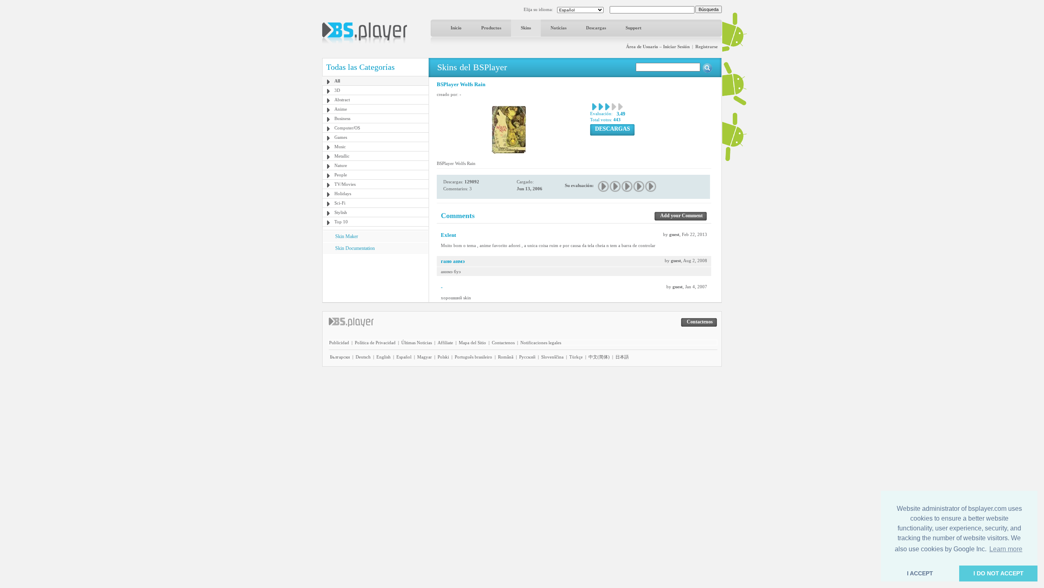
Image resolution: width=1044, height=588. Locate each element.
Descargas (596, 27)
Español (403, 356)
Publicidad (339, 342)
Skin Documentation (355, 248)
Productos (491, 27)
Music (340, 146)
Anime (340, 109)
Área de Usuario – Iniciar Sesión (658, 46)
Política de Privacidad (375, 342)
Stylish (340, 212)
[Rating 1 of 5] (604, 186)
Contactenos (503, 342)
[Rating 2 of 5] (616, 186)
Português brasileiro (473, 356)
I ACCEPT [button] (920, 573)
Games (340, 137)
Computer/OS (347, 127)
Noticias (558, 27)
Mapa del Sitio (472, 342)
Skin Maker (346, 236)
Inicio (456, 27)
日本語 (622, 356)
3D (337, 90)
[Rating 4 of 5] (639, 186)
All (337, 80)
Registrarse (706, 46)
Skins (526, 27)
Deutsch (363, 356)
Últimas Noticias (416, 342)
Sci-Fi (339, 202)
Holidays (342, 193)
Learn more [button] (1005, 549)
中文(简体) (599, 356)
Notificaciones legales (540, 342)
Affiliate (445, 342)
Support (633, 27)
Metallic (341, 156)
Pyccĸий (527, 356)
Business (342, 118)
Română (505, 356)
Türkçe (576, 356)
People (340, 174)
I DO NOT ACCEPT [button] (998, 573)
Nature (340, 165)
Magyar (424, 356)
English (383, 356)
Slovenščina (552, 356)
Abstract (342, 99)
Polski (443, 356)
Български (340, 356)
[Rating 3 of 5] (627, 186)
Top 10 (341, 221)
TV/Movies (345, 184)
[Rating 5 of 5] (651, 186)
